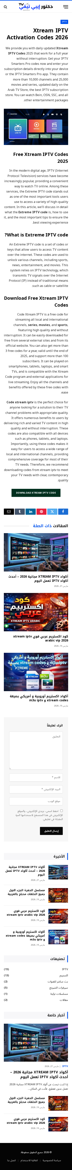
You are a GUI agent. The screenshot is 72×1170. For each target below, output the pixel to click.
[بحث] (6, 6)
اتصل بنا (11, 1160)
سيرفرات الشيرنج (58, 988)
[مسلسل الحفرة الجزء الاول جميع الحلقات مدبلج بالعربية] (58, 895)
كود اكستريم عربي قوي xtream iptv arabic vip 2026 (40, 638)
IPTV (64, 22)
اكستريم (64, 975)
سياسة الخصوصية (52, 1160)
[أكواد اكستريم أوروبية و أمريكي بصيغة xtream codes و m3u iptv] (36, 672)
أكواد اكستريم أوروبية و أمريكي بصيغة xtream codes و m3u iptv (39, 698)
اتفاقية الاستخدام (29, 1160)
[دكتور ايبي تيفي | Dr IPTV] (36, 7)
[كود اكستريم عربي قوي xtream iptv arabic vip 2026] (36, 612)
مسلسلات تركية (59, 994)
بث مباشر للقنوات (58, 982)
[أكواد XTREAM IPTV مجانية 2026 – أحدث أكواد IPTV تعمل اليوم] (36, 552)
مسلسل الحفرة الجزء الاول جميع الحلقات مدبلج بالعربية (26, 892)
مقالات (64, 1000)
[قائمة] (65, 6)
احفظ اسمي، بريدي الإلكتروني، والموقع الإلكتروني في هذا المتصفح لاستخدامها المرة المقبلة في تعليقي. (39, 815)
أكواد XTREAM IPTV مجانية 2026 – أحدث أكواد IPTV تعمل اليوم (38, 579)
